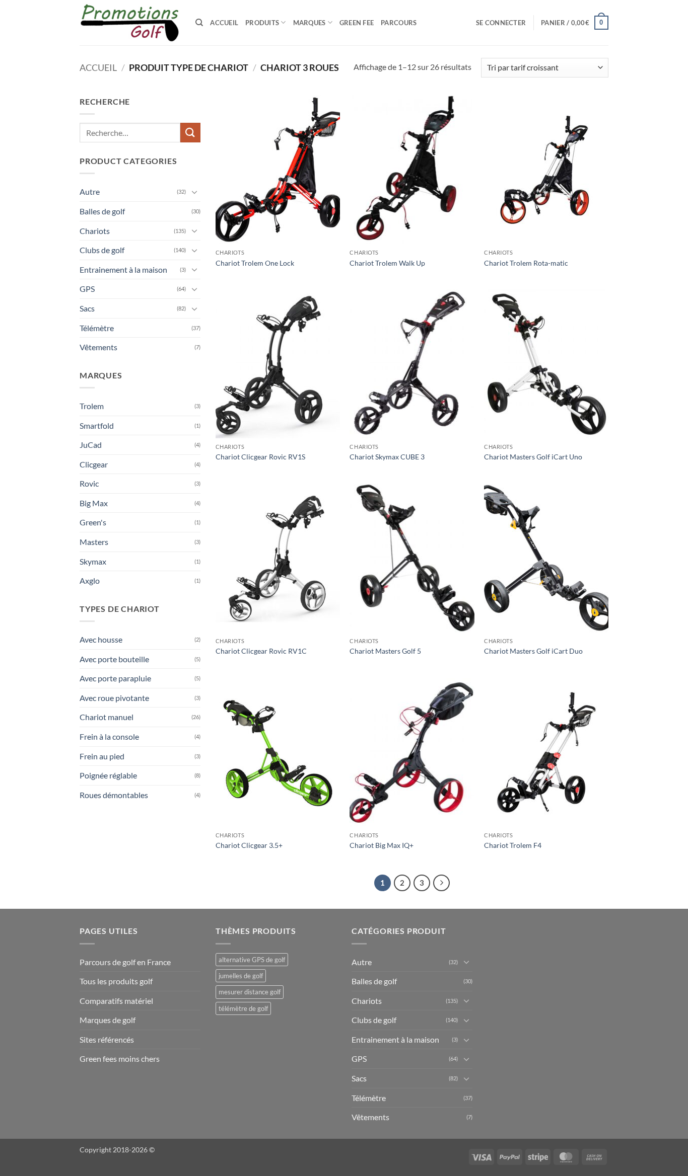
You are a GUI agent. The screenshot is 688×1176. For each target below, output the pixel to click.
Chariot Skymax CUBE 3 (387, 456)
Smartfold (97, 425)
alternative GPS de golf (252, 960)
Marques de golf (107, 1020)
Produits (262, 23)
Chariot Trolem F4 (512, 845)
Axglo (90, 580)
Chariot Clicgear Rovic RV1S (260, 456)
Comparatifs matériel (116, 1000)
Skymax (93, 561)
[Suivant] (441, 883)
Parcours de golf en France (125, 962)
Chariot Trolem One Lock (255, 263)
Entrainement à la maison (123, 269)
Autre (90, 191)
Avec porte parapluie (115, 678)
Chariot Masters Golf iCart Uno (533, 456)
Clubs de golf (102, 250)
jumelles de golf (241, 976)
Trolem (92, 406)
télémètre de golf (243, 1008)
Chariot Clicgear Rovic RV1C (261, 651)
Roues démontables (114, 795)
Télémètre (97, 328)
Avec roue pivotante (114, 697)
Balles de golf (102, 211)
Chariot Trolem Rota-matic (526, 263)
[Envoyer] (190, 132)
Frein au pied (102, 756)
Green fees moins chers (120, 1058)
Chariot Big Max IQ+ (382, 845)
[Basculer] (194, 192)
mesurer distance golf (250, 992)
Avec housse (101, 639)
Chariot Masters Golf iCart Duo (533, 651)
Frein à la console (109, 736)
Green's (93, 522)
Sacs (87, 308)
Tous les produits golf (116, 981)
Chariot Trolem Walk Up (387, 263)
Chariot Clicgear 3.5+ (249, 845)
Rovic (89, 483)
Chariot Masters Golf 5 (385, 651)
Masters (94, 541)
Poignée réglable (108, 775)
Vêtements (98, 347)
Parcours (399, 23)
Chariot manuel (106, 717)
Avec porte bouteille (114, 659)
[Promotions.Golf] (130, 23)
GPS (87, 288)
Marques (309, 23)
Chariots (95, 231)
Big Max (94, 503)
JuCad (91, 444)
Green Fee (356, 23)
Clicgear (94, 464)
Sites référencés (107, 1039)
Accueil (224, 23)
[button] (501, 23)
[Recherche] (199, 22)
